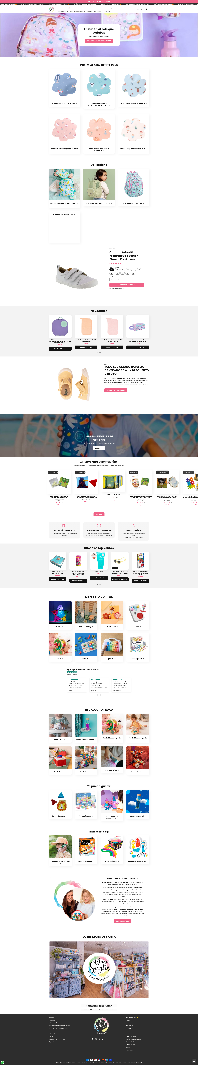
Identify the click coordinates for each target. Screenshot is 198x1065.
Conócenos (129, 1050)
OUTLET (128, 1047)
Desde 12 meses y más (112, 738)
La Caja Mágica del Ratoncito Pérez (57, 572)
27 (133, 269)
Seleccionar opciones (120, 579)
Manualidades (85, 816)
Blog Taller (52, 1042)
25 (122, 269)
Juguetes (129, 1034)
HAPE (59, 659)
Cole (127, 1023)
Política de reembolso (82, 1062)
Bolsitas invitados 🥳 (132, 1017)
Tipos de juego (111, 861)
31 (122, 273)
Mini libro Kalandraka (113, 494)
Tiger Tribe (111, 659)
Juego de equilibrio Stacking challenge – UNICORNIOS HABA (78, 573)
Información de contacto (129, 1062)
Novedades (129, 1025)
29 (112, 273)
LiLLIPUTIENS (111, 627)
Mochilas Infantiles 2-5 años (98, 203)
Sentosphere (137, 659)
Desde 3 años (85, 772)
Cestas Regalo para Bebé (133, 1039)
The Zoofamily (85, 627)
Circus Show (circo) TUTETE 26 (132, 104)
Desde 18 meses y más (138, 738)
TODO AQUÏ (99, 448)
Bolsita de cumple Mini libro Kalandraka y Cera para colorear (86, 497)
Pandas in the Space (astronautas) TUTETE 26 (98, 104)
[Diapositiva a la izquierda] (95, 510)
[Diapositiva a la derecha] (102, 510)
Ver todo (99, 352)
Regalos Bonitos (131, 1042)
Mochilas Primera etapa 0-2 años (64, 203)
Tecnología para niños (60, 861)
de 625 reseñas (72, 674)
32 (127, 273)
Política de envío (117, 1062)
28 (139, 269)
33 (133, 273)
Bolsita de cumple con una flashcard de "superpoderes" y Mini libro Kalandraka (140, 498)
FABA (137, 627)
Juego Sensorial (137, 816)
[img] (99, 672)
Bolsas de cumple (59, 816)
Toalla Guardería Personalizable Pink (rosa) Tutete (112, 340)
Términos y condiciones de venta (58, 1028)
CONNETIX (59, 627)
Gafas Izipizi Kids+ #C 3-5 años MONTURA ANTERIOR (120, 572)
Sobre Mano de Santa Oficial (57, 1039)
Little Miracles (99, 571)
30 (117, 273)
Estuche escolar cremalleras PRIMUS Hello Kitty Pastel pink (137, 340)
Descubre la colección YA (116, 390)
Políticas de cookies (54, 1034)
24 (117, 269)
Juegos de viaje (130, 1044)
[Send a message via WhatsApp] (2, 1062)
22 (111, 269)
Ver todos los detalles (115, 288)
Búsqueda (51, 1017)
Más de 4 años (111, 770)
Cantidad (112, 277)
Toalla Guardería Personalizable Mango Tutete (86, 340)
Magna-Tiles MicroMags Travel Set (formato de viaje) (140, 573)
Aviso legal (139, 1062)
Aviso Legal (52, 1020)
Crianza (128, 1031)
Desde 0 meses (59, 740)
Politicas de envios (54, 1031)
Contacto (51, 1036)
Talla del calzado (114, 267)
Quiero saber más (122, 921)
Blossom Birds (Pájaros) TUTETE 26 (64, 149)
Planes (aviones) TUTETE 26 (63, 104)
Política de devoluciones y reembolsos (60, 1025)
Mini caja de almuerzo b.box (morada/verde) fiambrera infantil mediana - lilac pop (60, 341)
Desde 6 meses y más (85, 740)
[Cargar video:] (99, 969)
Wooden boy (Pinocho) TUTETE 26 (133, 149)
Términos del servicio (106, 1062)
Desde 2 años (59, 772)
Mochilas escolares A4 (132, 203)
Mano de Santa (64, 1062)
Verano (128, 1020)
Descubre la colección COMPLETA (99, 41)
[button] (74, 8)
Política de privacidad (55, 1023)
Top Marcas (129, 1028)
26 (128, 270)
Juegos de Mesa (85, 861)
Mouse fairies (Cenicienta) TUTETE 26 (99, 149)
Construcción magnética (112, 817)
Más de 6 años (137, 772)
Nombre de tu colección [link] (63, 214)
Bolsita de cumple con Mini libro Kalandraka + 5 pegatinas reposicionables (167, 497)
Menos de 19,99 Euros (137, 861)
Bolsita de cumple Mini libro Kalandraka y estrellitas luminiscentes (59, 498)
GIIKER (85, 659)
